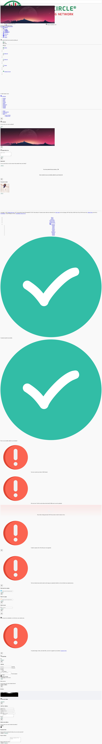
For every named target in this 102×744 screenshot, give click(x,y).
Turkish (4, 107)
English (4, 98)
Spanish (4, 106)
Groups (5, 65)
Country (2, 710)
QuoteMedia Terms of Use (21, 213)
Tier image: (2, 674)
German (4, 102)
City (1, 712)
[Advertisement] (38, 84)
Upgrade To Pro (64, 650)
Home (52, 217)
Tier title (13, 666)
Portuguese (5, 104)
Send (2, 156)
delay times (57, 212)
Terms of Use (7, 116)
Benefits (2, 669)
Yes (1, 126)
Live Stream (4, 671)
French (4, 101)
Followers (6, 59)
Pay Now (2, 701)
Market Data (90, 212)
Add (1, 678)
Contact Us (5, 113)
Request (5, 742)
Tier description (14, 673)
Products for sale (7, 71)
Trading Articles (6, 111)
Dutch (4, 100)
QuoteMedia (2, 213)
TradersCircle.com (11, 212)
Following (6, 53)
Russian (4, 105)
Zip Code (2, 713)
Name (1, 708)
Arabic (4, 99)
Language (4, 96)
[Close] (1, 119)
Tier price (13, 667)
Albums (5, 47)
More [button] (4, 114)
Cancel (2, 684)
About (4, 110)
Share (2, 592)
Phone (1, 709)
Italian (4, 103)
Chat (3, 670)
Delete (2, 165)
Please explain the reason (5, 741)
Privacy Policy (8, 115)
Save (2, 193)
